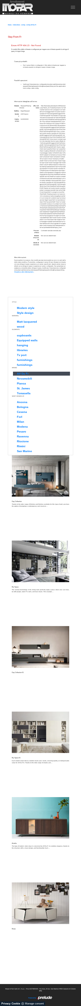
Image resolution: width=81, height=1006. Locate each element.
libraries (22, 350)
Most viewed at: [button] (18, 396)
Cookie (16, 1003)
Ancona (22, 402)
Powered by (32, 998)
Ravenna (23, 436)
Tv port (22, 355)
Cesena (22, 411)
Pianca (21, 383)
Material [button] (15, 315)
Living (23, 24)
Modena (22, 426)
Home (10, 24)
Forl (19, 416)
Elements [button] (16, 329)
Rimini (21, 446)
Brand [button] (14, 367)
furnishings (24, 359)
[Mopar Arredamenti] (17, 7)
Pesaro (21, 431)
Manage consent (34, 1003)
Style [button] (14, 302)
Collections (16, 24)
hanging (22, 345)
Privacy (5, 1003)
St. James (23, 388)
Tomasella (23, 393)
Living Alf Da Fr (31, 24)
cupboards (24, 335)
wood (20, 326)
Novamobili (24, 378)
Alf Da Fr (23, 373)
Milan (20, 421)
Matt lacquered (27, 321)
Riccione (23, 441)
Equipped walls (27, 340)
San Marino (24, 451)
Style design (25, 312)
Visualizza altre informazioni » (24, 272)
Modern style (25, 308)
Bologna (22, 407)
